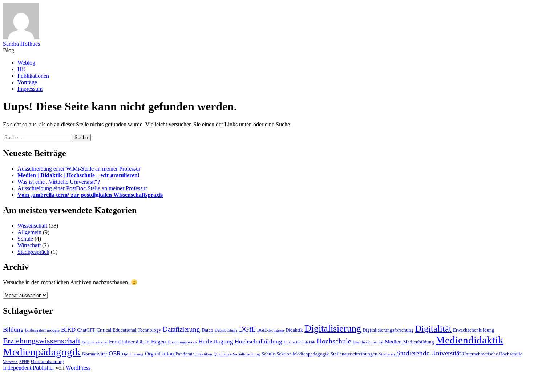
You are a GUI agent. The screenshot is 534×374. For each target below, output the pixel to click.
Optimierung (132, 354)
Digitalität (433, 328)
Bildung (13, 329)
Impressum (30, 89)
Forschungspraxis (182, 342)
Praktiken (204, 354)
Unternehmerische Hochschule (492, 354)
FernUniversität (95, 342)
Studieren (387, 354)
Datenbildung (226, 330)
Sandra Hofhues (21, 44)
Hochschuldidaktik (299, 342)
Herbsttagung (215, 341)
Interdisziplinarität (368, 342)
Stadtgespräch (33, 252)
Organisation (159, 353)
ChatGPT (86, 330)
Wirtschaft (29, 245)
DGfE (247, 329)
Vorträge (27, 82)
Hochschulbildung (258, 341)
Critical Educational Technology (129, 330)
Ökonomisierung (47, 361)
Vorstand (10, 362)
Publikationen (33, 76)
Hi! (21, 69)
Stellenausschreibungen (354, 354)
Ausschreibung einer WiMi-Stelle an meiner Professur (79, 169)
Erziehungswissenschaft (41, 340)
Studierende (412, 353)
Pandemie (185, 354)
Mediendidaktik (469, 340)
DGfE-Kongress (270, 330)
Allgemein (29, 232)
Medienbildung (418, 342)
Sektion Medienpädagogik (302, 354)
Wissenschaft (32, 226)
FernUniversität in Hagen (137, 341)
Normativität (94, 354)
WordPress (78, 368)
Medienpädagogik (42, 352)
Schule (25, 239)
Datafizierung (181, 329)
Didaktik (294, 330)
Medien (393, 341)
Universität (446, 353)
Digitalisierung (332, 328)
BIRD (68, 329)
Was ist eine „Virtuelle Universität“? (58, 182)
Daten (207, 330)
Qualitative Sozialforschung (237, 354)
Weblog (26, 63)
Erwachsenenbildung (473, 330)
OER (115, 353)
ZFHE (24, 362)
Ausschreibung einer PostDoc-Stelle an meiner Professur (82, 188)
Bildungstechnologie (42, 330)
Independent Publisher (28, 368)
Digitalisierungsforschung (388, 330)
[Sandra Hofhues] (21, 37)
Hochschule (334, 341)
